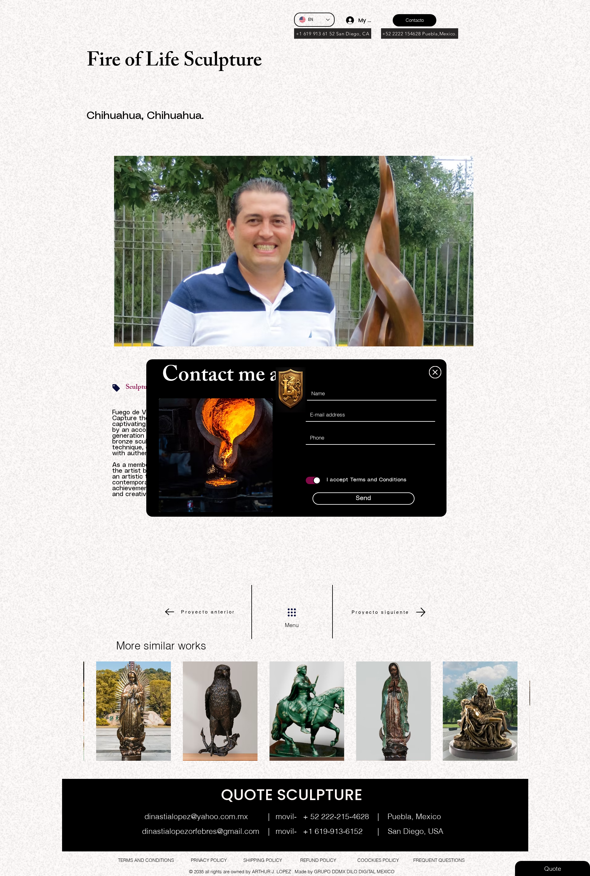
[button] (435, 372)
